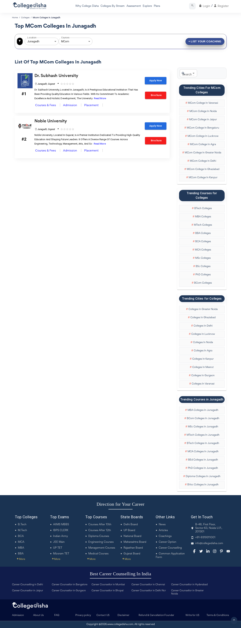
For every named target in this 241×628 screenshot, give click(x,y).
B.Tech (22, 524)
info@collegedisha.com (209, 543)
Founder (169, 615)
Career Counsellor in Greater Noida (187, 592)
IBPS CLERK (60, 530)
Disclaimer (123, 615)
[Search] (192, 6)
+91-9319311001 (205, 537)
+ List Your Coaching (204, 41)
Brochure (155, 95)
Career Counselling (170, 548)
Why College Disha (87, 6)
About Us (38, 615)
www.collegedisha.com (120, 624)
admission (70, 105)
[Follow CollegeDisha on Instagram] (214, 551)
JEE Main (59, 542)
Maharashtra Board (135, 542)
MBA (21, 548)
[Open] (55, 41)
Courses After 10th (99, 524)
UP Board (129, 530)
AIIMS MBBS (61, 524)
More (21, 559)
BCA (21, 536)
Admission (18, 615)
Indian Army (60, 536)
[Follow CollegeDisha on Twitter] (201, 551)
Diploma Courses (98, 536)
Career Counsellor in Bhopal (108, 591)
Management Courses (101, 548)
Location (31, 37)
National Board (132, 536)
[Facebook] (194, 551)
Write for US (192, 615)
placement (91, 105)
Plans (157, 6)
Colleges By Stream (113, 6)
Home (15, 18)
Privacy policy (83, 615)
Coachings (165, 536)
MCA (21, 542)
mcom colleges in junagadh (46, 18)
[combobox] (36, 41)
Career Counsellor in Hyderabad (189, 585)
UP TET (57, 548)
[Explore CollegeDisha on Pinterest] (221, 551)
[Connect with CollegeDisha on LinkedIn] (207, 551)
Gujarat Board (132, 554)
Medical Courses (98, 554)
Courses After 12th (99, 530)
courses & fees (45, 105)
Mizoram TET (61, 554)
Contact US (103, 615)
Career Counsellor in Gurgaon (69, 591)
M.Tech (22, 530)
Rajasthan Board (133, 548)
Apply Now (155, 80)
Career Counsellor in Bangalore (69, 585)
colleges (25, 18)
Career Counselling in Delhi (27, 585)
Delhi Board (131, 524)
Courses (65, 37)
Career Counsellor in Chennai (148, 585)
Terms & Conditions (218, 615)
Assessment (134, 6)
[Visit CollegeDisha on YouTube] (228, 551)
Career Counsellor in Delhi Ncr (148, 591)
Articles (163, 530)
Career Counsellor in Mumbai (108, 585)
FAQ (56, 615)
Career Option (167, 542)
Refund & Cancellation (151, 615)
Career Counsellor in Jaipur (27, 591)
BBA (21, 554)
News (162, 524)
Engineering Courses (101, 542)
